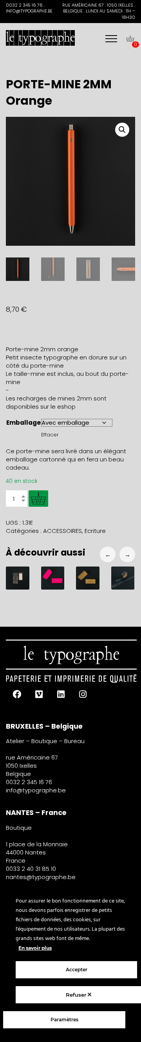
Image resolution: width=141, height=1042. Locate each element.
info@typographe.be (36, 790)
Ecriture (95, 531)
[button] (122, 130)
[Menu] (111, 38)
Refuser (77, 995)
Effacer (50, 434)
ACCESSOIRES (62, 531)
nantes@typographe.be (41, 877)
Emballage (23, 422)
